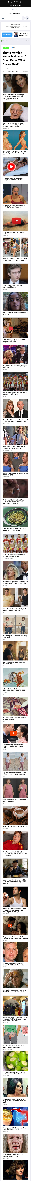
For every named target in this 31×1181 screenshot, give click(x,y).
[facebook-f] (11, 5)
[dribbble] (15, 5)
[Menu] (3, 18)
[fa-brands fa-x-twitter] (13, 5)
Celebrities (6, 47)
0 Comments (15, 47)
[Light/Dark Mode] (27, 18)
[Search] (23, 18)
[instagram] (17, 5)
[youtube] (20, 5)
